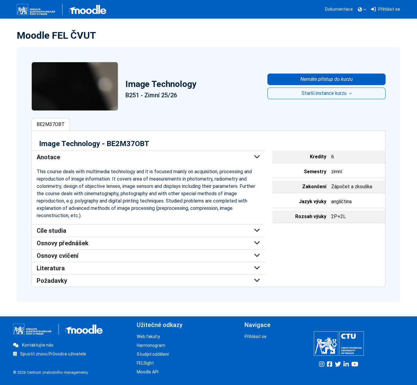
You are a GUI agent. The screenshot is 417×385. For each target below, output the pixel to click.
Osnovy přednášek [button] (63, 243)
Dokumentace (339, 9)
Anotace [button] (48, 157)
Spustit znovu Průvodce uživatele (52, 353)
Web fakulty (148, 336)
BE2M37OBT (51, 124)
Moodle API (147, 371)
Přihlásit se (256, 336)
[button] (362, 9)
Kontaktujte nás (37, 345)
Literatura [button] (51, 268)
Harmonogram (151, 345)
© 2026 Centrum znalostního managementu (50, 372)
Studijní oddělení (153, 354)
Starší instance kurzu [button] (325, 93)
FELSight (145, 363)
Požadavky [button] (52, 280)
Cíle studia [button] (51, 230)
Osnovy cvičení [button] (57, 255)
